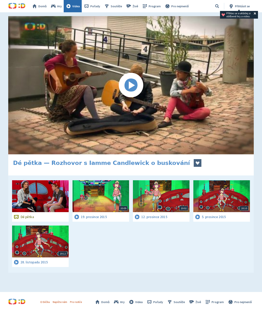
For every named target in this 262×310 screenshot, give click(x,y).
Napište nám (60, 302)
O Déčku (45, 302)
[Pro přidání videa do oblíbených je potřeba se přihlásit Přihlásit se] (197, 163)
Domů (42, 6)
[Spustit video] (131, 85)
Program (155, 6)
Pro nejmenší (180, 6)
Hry (59, 6)
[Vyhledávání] (217, 6)
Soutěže (116, 6)
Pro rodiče (76, 302)
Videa (76, 6)
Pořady (95, 6)
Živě (135, 6)
